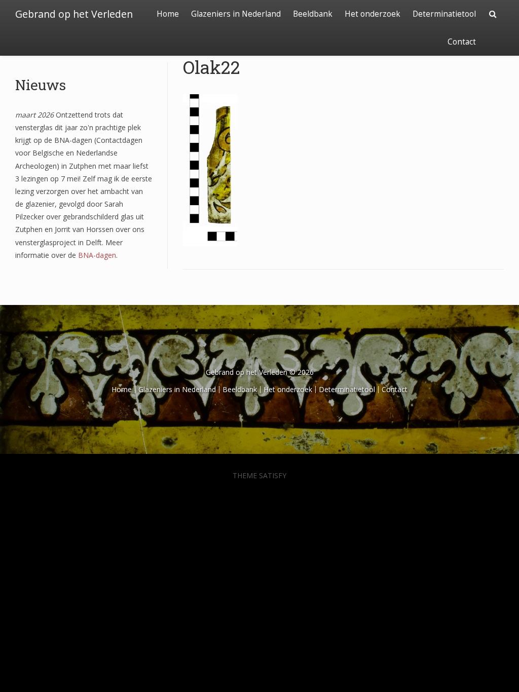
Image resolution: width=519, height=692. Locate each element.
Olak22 (211, 67)
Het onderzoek (372, 14)
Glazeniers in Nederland (236, 14)
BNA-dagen (97, 255)
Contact (462, 41)
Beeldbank (312, 14)
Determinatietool (444, 14)
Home (168, 14)
